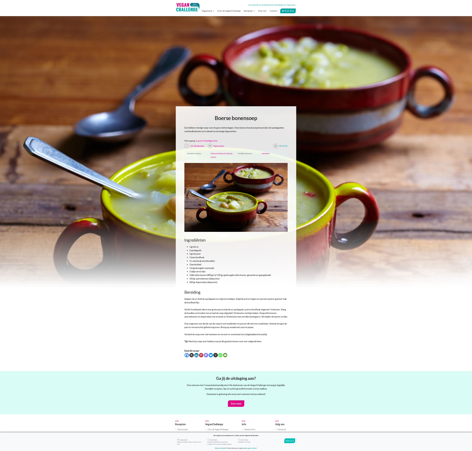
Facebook (281, 429)
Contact (273, 11)
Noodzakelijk (189, 442)
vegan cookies (251, 448)
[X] (191, 355)
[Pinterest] (201, 355)
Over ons (262, 11)
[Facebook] (187, 355)
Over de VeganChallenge (229, 11)
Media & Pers (249, 429)
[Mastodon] (206, 355)
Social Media (244, 441)
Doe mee (289, 10)
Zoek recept (182, 429)
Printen (283, 146)
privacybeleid (221, 448)
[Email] (225, 355)
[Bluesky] (211, 355)
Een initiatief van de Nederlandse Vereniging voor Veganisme (272, 5)
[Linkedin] (196, 355)
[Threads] (215, 355)
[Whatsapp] (220, 355)
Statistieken (219, 442)
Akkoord (290, 441)
